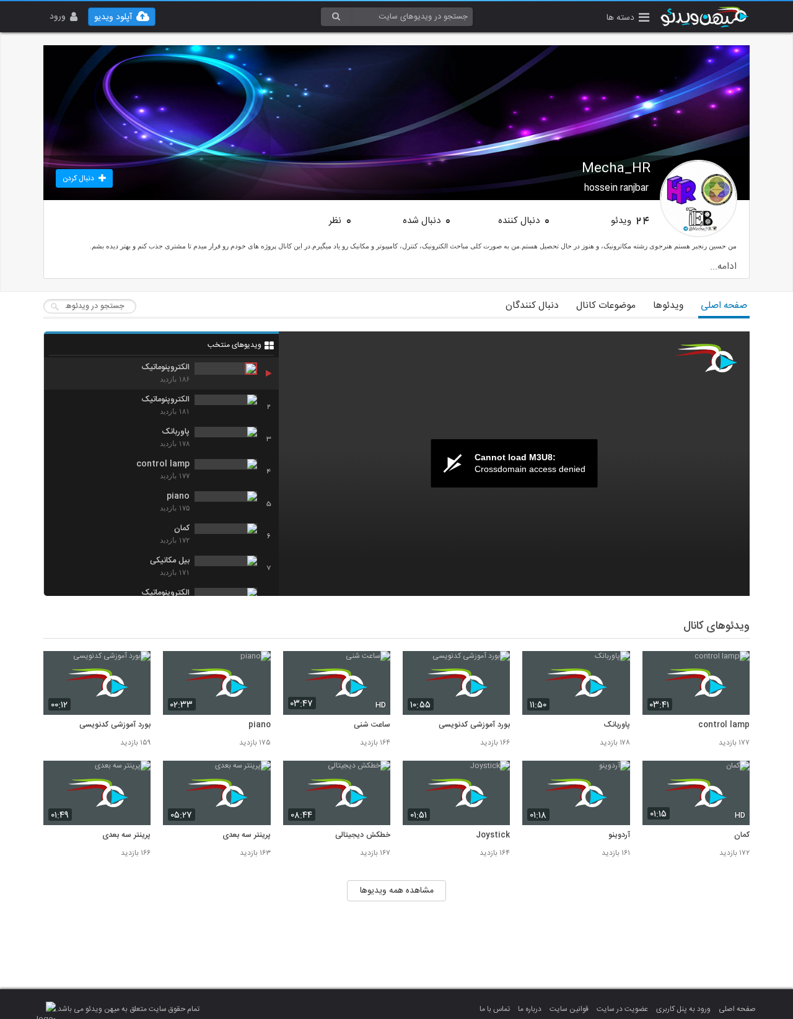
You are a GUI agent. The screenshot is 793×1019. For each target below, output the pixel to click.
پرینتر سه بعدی (246, 835)
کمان (742, 835)
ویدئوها (668, 305)
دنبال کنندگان (532, 305)
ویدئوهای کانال (716, 626)
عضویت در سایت (622, 1009)
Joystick (493, 835)
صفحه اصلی (724, 305)
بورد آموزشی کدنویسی (474, 725)
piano (259, 725)
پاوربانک (616, 725)
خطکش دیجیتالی (362, 835)
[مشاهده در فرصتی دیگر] (734, 667)
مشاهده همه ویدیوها (397, 890)
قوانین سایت (569, 1009)
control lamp (724, 725)
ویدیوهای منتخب (234, 345)
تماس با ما (495, 1009)
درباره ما (529, 1009)
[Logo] (706, 358)
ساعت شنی (372, 725)
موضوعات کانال (606, 305)
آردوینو (618, 835)
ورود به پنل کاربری (683, 1009)
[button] (627, 19)
